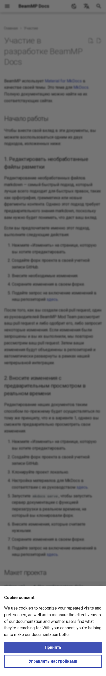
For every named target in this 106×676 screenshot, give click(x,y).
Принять (53, 647)
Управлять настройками (53, 661)
